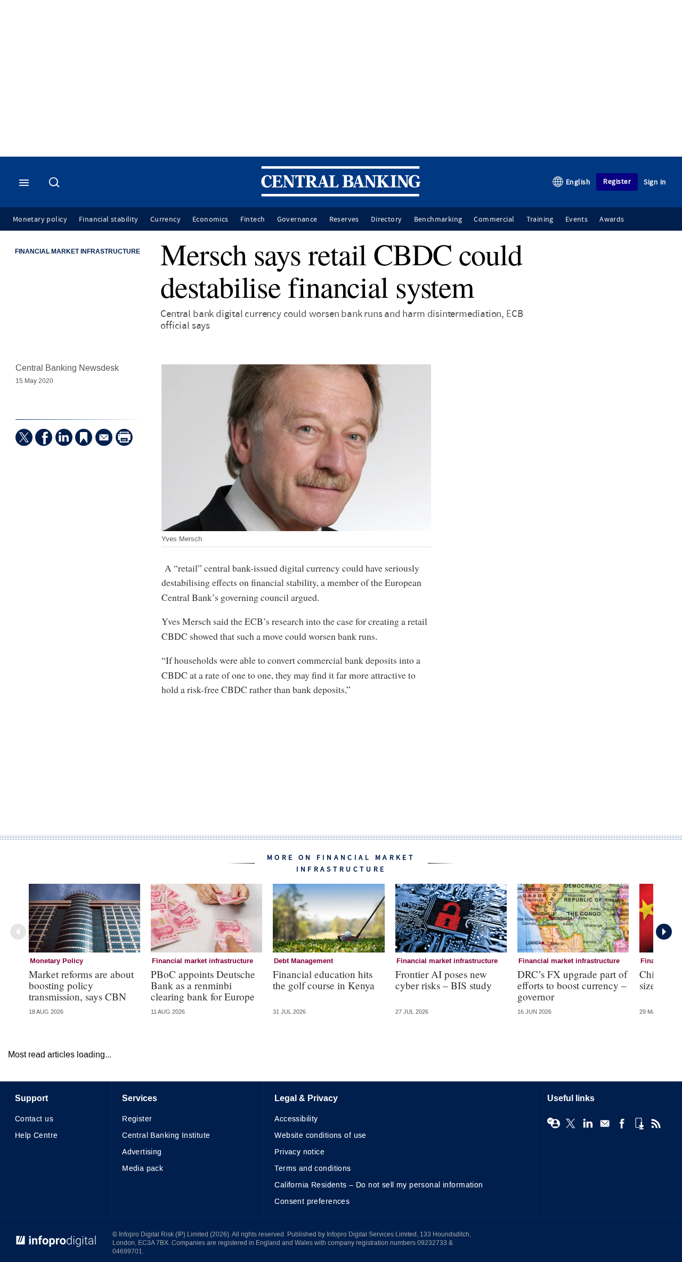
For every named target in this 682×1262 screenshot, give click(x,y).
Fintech (252, 219)
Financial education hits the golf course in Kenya (324, 979)
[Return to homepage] (341, 194)
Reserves (344, 219)
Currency (165, 219)
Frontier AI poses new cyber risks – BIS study (443, 979)
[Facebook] (43, 437)
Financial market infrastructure (77, 252)
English (578, 182)
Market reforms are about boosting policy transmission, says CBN (81, 985)
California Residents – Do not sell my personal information (378, 1185)
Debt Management (303, 961)
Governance (297, 219)
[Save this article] (83, 437)
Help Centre (36, 1135)
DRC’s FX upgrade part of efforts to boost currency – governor (572, 985)
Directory (386, 219)
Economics (210, 219)
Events (576, 219)
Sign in (655, 182)
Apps (638, 1123)
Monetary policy (40, 219)
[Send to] (103, 437)
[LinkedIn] (63, 437)
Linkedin (587, 1123)
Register (617, 181)
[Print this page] (124, 437)
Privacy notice (299, 1152)
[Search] (55, 183)
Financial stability (109, 219)
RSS (655, 1123)
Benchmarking (438, 219)
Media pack (142, 1168)
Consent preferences (312, 1201)
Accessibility (296, 1119)
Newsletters (604, 1123)
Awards (611, 219)
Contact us (34, 1119)
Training (540, 219)
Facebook (621, 1123)
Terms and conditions (312, 1168)
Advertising (142, 1152)
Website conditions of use (320, 1135)
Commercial (494, 219)
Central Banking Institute (166, 1135)
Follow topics (553, 1123)
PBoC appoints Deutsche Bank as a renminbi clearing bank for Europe (203, 985)
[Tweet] (24, 437)
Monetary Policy (56, 961)
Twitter (570, 1123)
